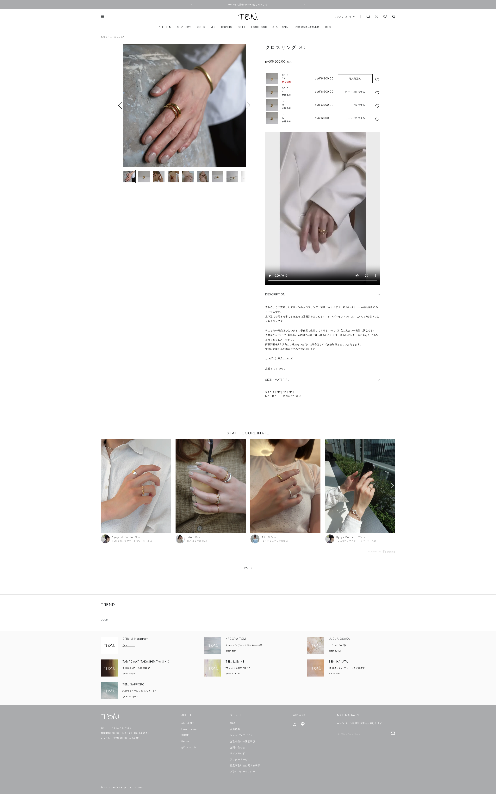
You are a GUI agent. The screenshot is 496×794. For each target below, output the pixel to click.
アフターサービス (240, 759)
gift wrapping (189, 747)
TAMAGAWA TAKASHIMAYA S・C (145, 661)
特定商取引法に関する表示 (245, 765)
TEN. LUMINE (235, 661)
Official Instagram (135, 638)
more (248, 568)
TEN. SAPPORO (133, 684)
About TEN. (188, 723)
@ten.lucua (335, 650)
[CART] (393, 16)
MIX (213, 27)
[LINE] (303, 724)
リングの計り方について (279, 358)
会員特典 (235, 729)
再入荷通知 (355, 78)
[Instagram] (294, 724)
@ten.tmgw (128, 673)
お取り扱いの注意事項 (242, 741)
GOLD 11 (286, 91)
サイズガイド (237, 753)
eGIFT (242, 27)
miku (190, 537)
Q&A (233, 723)
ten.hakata (334, 673)
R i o (264, 537)
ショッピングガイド (241, 735)
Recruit (186, 741)
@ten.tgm (231, 650)
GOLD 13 (286, 105)
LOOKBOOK (259, 27)
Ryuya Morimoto (122, 537)
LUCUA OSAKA (339, 638)
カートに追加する (355, 91)
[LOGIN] (376, 16)
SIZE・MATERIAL (277, 379)
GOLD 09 (286, 78)
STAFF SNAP (280, 27)
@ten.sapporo (130, 696)
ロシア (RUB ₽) (342, 16)
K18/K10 (226, 27)
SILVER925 (184, 27)
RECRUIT (331, 27)
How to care (189, 729)
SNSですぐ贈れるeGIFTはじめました (247, 4)
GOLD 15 (286, 118)
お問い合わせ (237, 747)
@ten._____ (128, 645)
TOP (103, 37)
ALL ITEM (165, 27)
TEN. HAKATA (338, 661)
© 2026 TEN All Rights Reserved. (122, 787)
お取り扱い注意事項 (307, 27)
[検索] (368, 16)
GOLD (201, 27)
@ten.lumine (233, 673)
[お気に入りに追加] (377, 80)
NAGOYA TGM (236, 638)
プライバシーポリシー (242, 771)
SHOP (185, 735)
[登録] (393, 733)
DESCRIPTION (275, 294)
